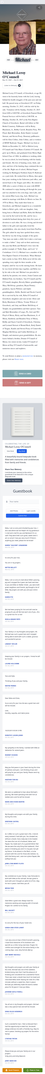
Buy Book (22, 451)
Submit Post (22, 516)
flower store (19, 359)
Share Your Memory (14, 480)
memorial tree (27, 356)
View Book (10, 451)
